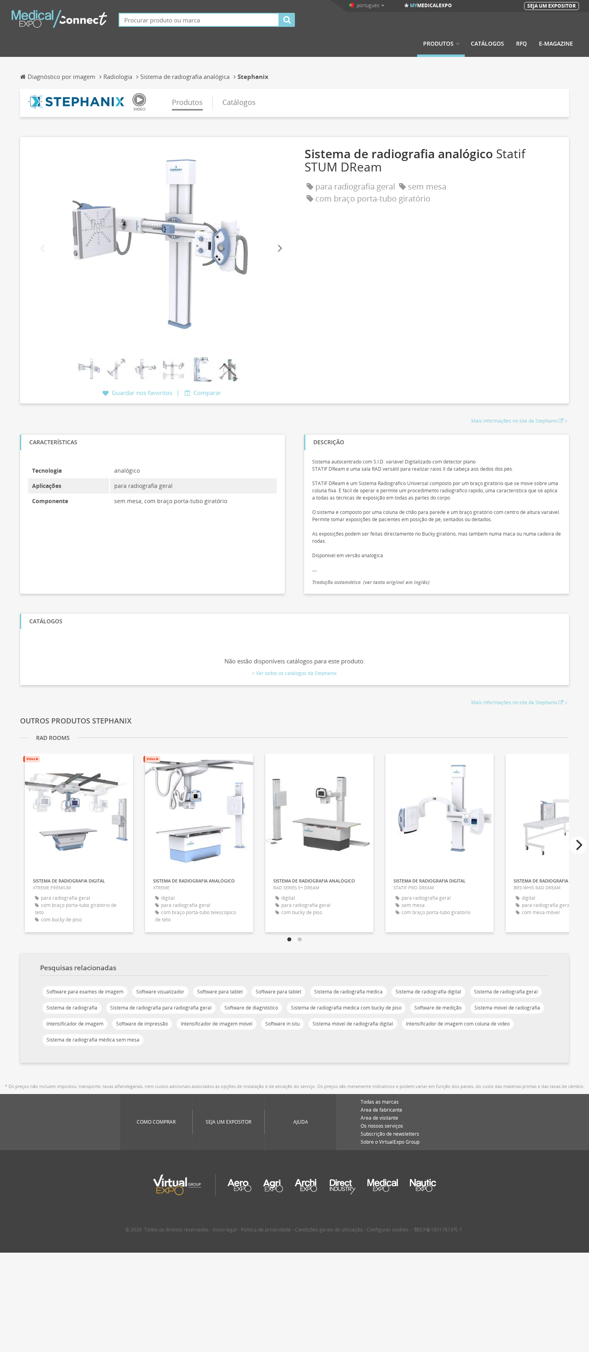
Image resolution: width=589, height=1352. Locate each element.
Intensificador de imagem (74, 1023)
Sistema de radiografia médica (348, 991)
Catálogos (487, 43)
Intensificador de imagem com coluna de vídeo (458, 1023)
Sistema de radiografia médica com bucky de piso (346, 1007)
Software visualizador (160, 991)
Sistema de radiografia (71, 1007)
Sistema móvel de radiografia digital (353, 1023)
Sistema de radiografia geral (506, 991)
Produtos (438, 43)
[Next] (279, 248)
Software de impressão (142, 1023)
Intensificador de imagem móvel (216, 1023)
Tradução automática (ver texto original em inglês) (371, 582)
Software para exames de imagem (84, 991)
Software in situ (282, 1023)
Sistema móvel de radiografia (507, 1007)
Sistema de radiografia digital (428, 991)
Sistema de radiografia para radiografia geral (161, 1007)
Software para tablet (220, 991)
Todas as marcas (380, 1101)
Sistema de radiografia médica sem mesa (92, 1039)
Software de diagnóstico (251, 1007)
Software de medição (438, 1007)
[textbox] (199, 20)
